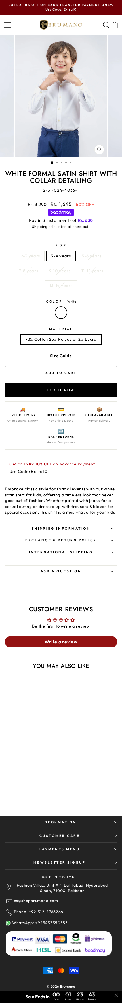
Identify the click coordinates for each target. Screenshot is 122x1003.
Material (61, 329)
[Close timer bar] (116, 995)
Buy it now (61, 390)
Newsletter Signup (59, 862)
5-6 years (92, 256)
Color (61, 301)
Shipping (39, 226)
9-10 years (60, 270)
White (61, 312)
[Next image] (55, 715)
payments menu (59, 849)
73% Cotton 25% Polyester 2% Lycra (61, 339)
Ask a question (61, 571)
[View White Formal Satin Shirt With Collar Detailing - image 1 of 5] (33, 715)
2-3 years (30, 256)
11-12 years (92, 270)
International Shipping (61, 552)
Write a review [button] (61, 642)
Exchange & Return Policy (61, 540)
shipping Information (61, 528)
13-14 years (60, 285)
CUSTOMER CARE (59, 835)
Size (61, 245)
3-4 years (61, 256)
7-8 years (28, 270)
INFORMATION (60, 822)
